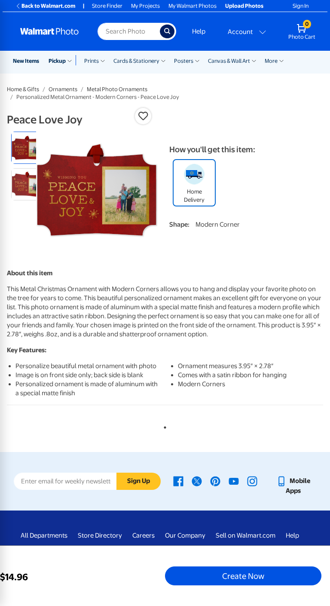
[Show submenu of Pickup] (71, 60)
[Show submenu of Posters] (197, 60)
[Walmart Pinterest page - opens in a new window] (215, 481)
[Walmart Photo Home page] (49, 31)
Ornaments (63, 89)
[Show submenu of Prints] (102, 60)
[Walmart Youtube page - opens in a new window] (234, 481)
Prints (91, 61)
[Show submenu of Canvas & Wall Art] (254, 60)
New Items (26, 61)
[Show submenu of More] (281, 60)
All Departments (44, 535)
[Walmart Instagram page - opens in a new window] (252, 481)
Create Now (243, 576)
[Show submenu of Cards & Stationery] (163, 60)
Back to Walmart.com (48, 6)
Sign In (301, 6)
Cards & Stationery (136, 61)
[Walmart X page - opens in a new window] (197, 481)
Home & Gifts (23, 89)
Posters (183, 61)
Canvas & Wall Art (229, 61)
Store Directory (100, 535)
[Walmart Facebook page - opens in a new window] (178, 481)
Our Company (185, 535)
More (271, 61)
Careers (143, 535)
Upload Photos (244, 6)
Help (198, 31)
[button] (143, 116)
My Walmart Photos (192, 6)
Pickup (57, 61)
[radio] (27, 148)
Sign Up (138, 481)
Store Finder (107, 6)
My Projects (145, 6)
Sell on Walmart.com (245, 535)
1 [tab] (163, 425)
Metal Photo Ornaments (117, 89)
